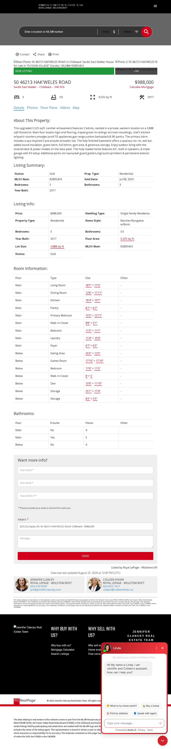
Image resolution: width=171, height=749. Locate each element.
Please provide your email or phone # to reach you (45, 507)
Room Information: (31, 268)
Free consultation (98, 653)
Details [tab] (19, 108)
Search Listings (60, 653)
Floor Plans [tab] (48, 108)
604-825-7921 (111, 586)
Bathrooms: (24, 413)
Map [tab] (76, 108)
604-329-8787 (38, 586)
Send (85, 556)
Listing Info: (24, 204)
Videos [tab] (65, 108)
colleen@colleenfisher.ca (118, 589)
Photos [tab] (32, 108)
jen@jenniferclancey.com (45, 589)
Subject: (22, 519)
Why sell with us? (98, 645)
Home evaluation (98, 649)
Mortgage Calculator (62, 649)
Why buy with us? (61, 645)
